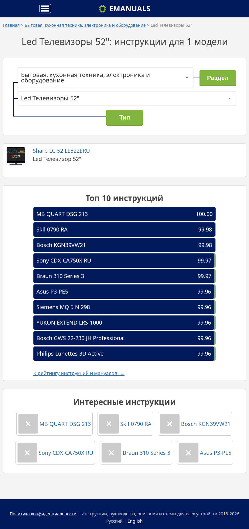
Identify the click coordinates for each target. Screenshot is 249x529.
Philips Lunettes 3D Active (70, 353)
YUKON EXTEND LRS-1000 (69, 322)
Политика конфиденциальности (43, 514)
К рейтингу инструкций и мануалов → (78, 373)
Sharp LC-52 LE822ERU (61, 150)
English (135, 521)
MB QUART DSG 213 (62, 214)
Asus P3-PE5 (52, 291)
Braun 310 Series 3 (60, 276)
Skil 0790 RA (52, 229)
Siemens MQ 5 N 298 (63, 307)
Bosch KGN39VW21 (61, 245)
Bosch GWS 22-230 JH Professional (80, 338)
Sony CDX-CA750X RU (63, 260)
